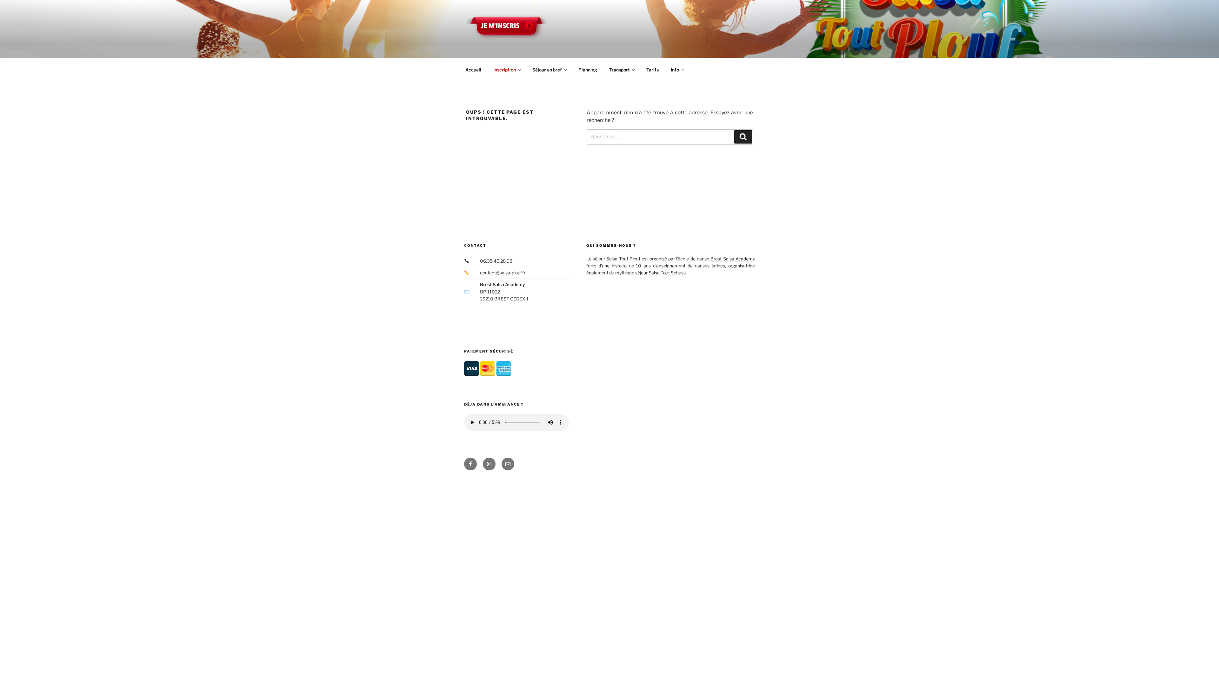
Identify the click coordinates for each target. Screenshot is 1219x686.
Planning (587, 69)
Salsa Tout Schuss (667, 272)
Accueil (473, 69)
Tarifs (652, 69)
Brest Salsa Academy (732, 258)
